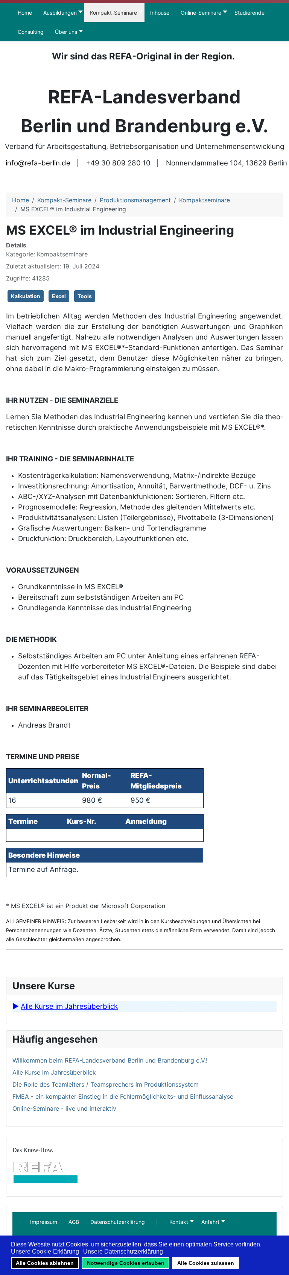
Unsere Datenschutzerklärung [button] (123, 1251)
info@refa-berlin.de (38, 163)
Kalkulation (25, 296)
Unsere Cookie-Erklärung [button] (45, 1251)
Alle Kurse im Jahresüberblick (69, 1006)
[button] (157, 1221)
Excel (59, 296)
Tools (85, 296)
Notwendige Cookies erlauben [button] (125, 1263)
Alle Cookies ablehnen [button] (45, 1263)
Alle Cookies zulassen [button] (205, 1263)
